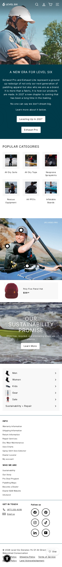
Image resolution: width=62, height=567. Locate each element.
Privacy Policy (10, 557)
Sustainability (9, 470)
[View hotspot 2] (7, 246)
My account (8, 459)
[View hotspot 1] (21, 230)
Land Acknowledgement (32, 560)
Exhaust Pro (31, 129)
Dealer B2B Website (12, 491)
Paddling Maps (9, 483)
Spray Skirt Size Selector (14, 451)
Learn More (30, 346)
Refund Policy (10, 560)
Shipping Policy (27, 557)
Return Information (11, 434)
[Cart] (50, 4)
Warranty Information (12, 426)
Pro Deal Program (11, 479)
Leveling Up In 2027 (30, 119)
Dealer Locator (9, 455)
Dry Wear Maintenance (13, 443)
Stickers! (7, 495)
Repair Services (10, 439)
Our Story (7, 474)
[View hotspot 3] (27, 265)
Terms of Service (47, 557)
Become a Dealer (11, 487)
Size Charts (8, 447)
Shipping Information (12, 430)
